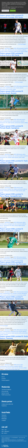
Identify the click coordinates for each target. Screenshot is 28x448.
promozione (17, 122)
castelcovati (13, 331)
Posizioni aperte (5, 380)
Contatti (4, 378)
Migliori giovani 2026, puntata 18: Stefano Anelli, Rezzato (11, 92)
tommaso (6, 334)
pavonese (21, 367)
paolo (24, 190)
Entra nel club (5, 391)
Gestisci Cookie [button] (5, 10)
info (6, 122)
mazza (16, 225)
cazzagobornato (11, 223)
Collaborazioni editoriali (7, 404)
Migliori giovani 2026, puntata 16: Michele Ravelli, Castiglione (11, 127)
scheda (25, 51)
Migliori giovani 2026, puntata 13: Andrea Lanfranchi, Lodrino (11, 230)
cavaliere (9, 189)
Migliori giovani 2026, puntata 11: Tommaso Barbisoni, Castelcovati (12, 298)
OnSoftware (5, 445)
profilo (22, 51)
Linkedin (4, 420)
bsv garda (2, 49)
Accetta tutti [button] (12, 10)
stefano (1, 124)
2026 (18, 48)
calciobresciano (11, 49)
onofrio (7, 89)
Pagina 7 (6, 369)
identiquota (7, 48)
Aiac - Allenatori (5, 431)
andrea (20, 86)
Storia (3, 376)
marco (13, 225)
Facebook (4, 415)
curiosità (19, 49)
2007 (15, 86)
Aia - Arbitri (4, 433)
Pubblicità (4, 405)
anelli (20, 119)
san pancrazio (19, 295)
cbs (16, 49)
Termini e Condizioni (6, 389)
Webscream (6, 446)
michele (9, 157)
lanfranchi (24, 258)
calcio (6, 49)
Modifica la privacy (6, 394)
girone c (1, 225)
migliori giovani (17, 51)
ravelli (23, 157)
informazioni (12, 190)
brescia (26, 48)
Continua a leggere (22, 44)
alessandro (21, 48)
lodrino (1, 260)
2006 (15, 187)
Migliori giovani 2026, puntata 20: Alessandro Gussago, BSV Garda (12, 16)
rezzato (22, 122)
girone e (18, 121)
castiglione (9, 155)
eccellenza (23, 49)
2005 (15, 48)
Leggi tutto (13, 8)
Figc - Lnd (4, 429)
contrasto (14, 293)
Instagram (4, 416)
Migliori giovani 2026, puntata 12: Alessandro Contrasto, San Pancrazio (13, 263)
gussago (2, 51)
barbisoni (21, 329)
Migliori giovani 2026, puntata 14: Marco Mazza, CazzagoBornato (11, 195)
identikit (6, 51)
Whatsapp (4, 418)
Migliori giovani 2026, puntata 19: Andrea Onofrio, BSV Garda (11, 54)
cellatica (15, 189)
